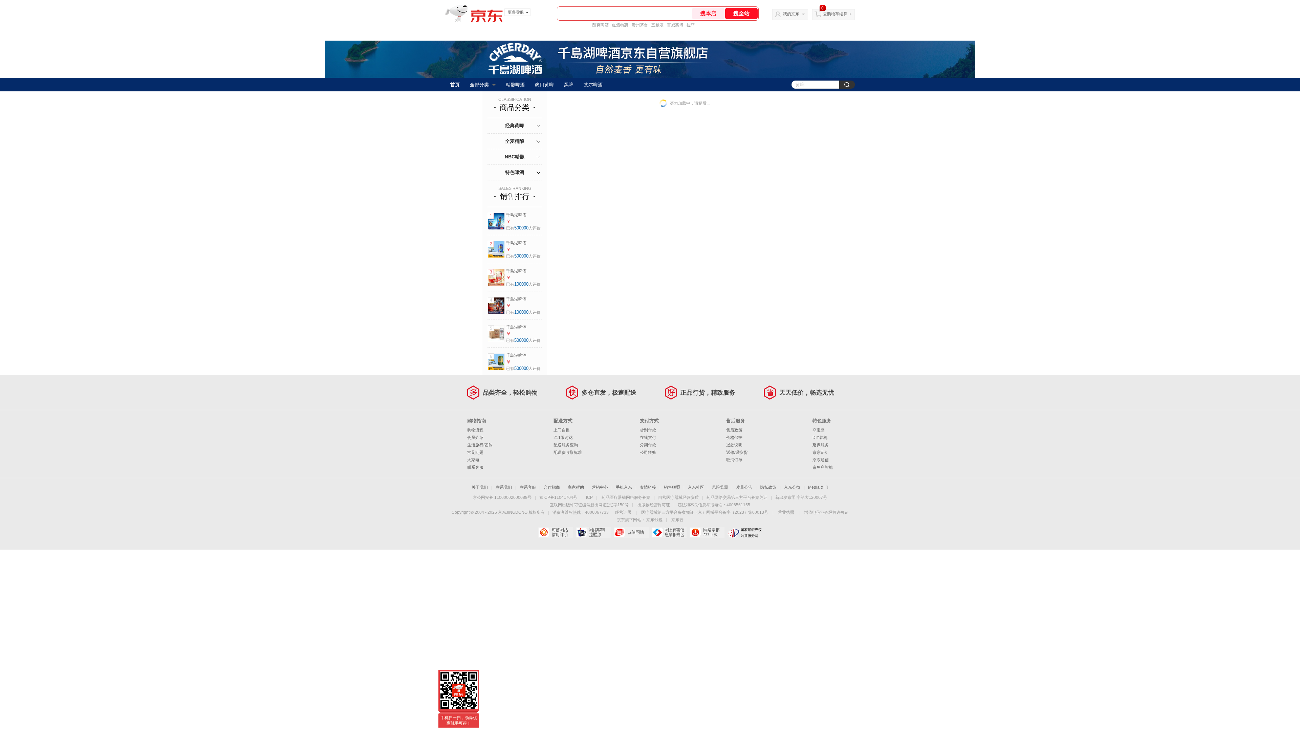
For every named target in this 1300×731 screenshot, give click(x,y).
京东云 (677, 519)
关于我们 (480, 487)
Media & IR (818, 487)
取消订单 (734, 460)
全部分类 (479, 84)
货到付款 (648, 430)
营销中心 (600, 487)
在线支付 (648, 437)
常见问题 (475, 452)
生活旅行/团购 (480, 445)
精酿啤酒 (515, 84)
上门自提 (562, 430)
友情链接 (648, 487)
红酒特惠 (620, 25)
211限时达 (563, 437)
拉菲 (691, 25)
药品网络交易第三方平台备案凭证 (737, 497)
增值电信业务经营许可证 (826, 512)
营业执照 (786, 512)
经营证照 (623, 512)
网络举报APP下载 (707, 532)
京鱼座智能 (822, 467)
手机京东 (624, 487)
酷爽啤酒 (600, 25)
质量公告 (744, 487)
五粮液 (657, 25)
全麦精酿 (514, 141)
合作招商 (552, 487)
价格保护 (734, 437)
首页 (455, 84)
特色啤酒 (514, 172)
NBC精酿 (514, 156)
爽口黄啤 (544, 84)
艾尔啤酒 (593, 84)
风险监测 (720, 487)
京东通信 (820, 460)
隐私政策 (768, 487)
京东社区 (696, 487)
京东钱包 (654, 519)
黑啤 (568, 84)
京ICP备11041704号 (558, 497)
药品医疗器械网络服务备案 (626, 497)
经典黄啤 (514, 125)
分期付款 (648, 445)
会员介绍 (475, 437)
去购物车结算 (835, 14)
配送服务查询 (566, 445)
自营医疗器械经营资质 (678, 497)
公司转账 (648, 452)
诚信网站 (631, 532)
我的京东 (791, 14)
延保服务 (820, 445)
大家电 (473, 460)
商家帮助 (576, 487)
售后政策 (734, 430)
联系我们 (504, 487)
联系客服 (475, 467)
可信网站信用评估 (555, 532)
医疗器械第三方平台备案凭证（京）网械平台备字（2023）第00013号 (704, 512)
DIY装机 (819, 437)
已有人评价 (523, 228)
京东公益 (792, 487)
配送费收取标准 (568, 452)
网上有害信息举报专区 (669, 532)
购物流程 (475, 430)
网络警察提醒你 (593, 532)
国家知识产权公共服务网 (745, 532)
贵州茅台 (640, 25)
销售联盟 (672, 487)
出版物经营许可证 (653, 505)
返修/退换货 (737, 452)
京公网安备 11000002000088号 (502, 497)
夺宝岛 (818, 430)
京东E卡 (819, 452)
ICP (589, 497)
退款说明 (734, 445)
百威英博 (675, 25)
